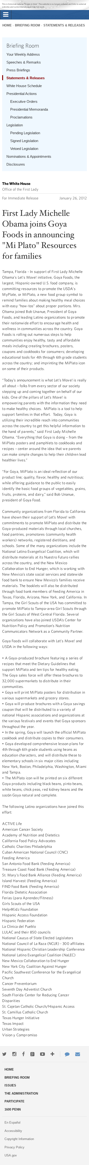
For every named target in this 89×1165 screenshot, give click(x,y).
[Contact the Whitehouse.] (65, 1054)
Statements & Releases (64, 25)
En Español (12, 1122)
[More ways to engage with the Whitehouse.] (52, 1054)
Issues (10, 1085)
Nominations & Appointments (28, 156)
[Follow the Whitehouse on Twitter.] (4, 1054)
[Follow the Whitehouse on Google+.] (32, 1054)
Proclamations (21, 117)
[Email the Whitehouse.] (77, 1054)
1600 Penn (13, 1109)
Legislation (14, 125)
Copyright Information (19, 1139)
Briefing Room (27, 25)
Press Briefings (18, 70)
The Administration (21, 1093)
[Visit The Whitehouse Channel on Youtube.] (42, 1054)
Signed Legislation (24, 141)
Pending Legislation (25, 133)
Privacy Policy (14, 1147)
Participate (14, 1101)
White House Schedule (24, 86)
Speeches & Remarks (23, 62)
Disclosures (15, 164)
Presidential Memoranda (29, 109)
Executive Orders (23, 101)
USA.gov (11, 1155)
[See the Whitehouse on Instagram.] (14, 1054)
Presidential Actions (21, 94)
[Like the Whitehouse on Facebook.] (23, 1054)
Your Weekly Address (23, 54)
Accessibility (13, 1131)
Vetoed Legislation (24, 149)
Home (7, 25)
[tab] (5, 15)
